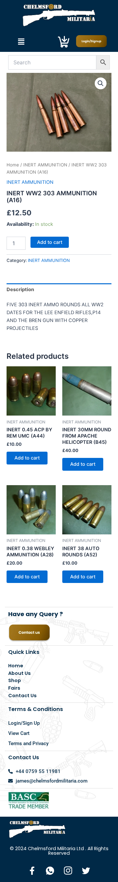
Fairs (14, 688)
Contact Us (22, 695)
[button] (21, 41)
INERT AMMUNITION (45, 164)
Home (13, 164)
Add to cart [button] (27, 458)
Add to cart (49, 242)
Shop (14, 680)
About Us (19, 673)
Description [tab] (20, 289)
